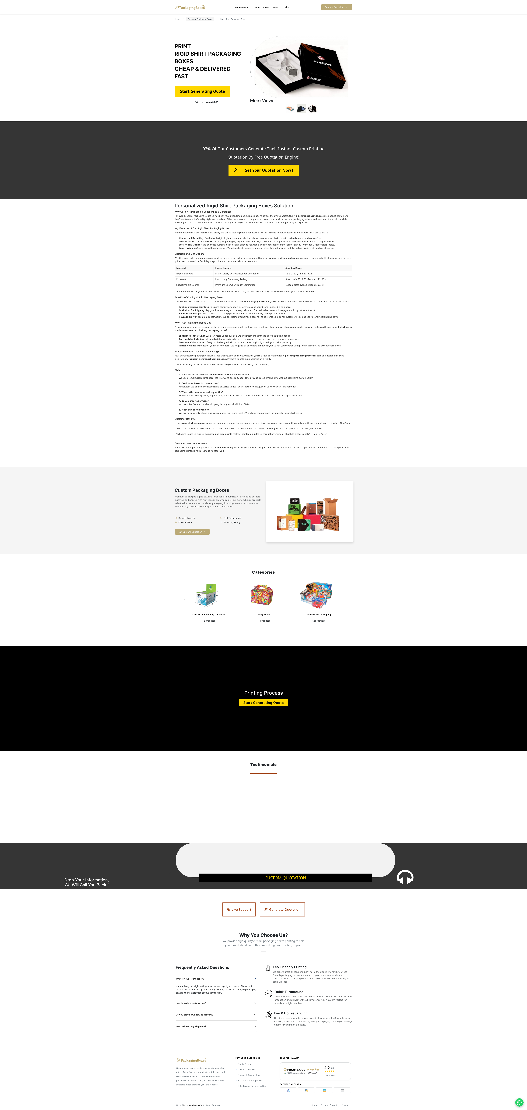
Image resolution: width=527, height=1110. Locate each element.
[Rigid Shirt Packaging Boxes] (290, 108)
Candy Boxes (263, 614)
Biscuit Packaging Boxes (250, 1080)
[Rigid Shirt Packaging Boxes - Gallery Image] (301, 108)
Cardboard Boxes (247, 1069)
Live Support (241, 909)
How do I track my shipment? (191, 1026)
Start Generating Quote (263, 703)
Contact (346, 1105)
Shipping (334, 1105)
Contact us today (183, 364)
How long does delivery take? (191, 1003)
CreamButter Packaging (318, 614)
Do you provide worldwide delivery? (194, 1014)
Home (177, 19)
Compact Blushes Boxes (250, 1075)
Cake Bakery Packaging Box (252, 1086)
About (315, 1105)
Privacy (324, 1105)
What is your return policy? (190, 978)
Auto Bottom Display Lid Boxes (208, 614)
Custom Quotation (285, 878)
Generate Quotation (284, 909)
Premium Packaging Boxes (200, 19)
